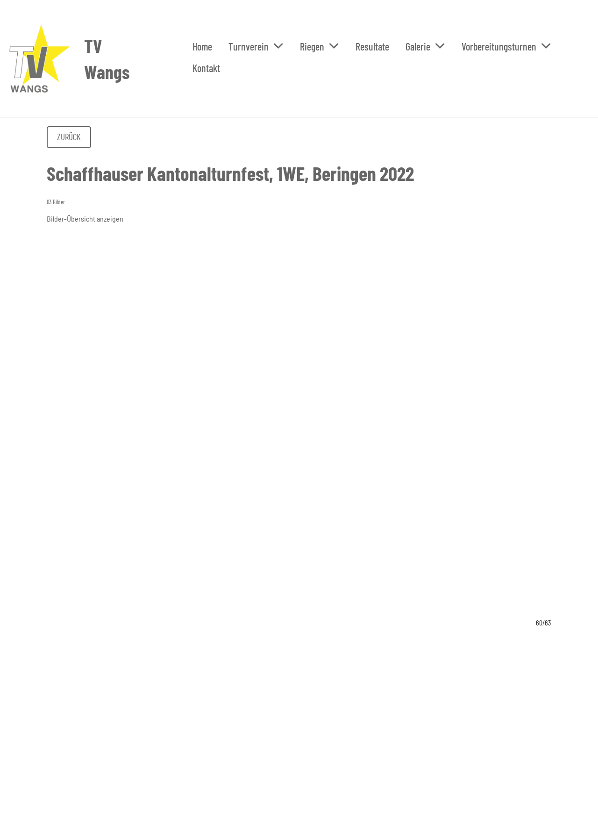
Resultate (372, 46)
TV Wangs (106, 58)
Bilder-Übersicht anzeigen (85, 218)
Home (202, 46)
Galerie (418, 46)
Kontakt (206, 68)
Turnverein (248, 46)
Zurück (69, 136)
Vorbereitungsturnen (499, 46)
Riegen (312, 46)
